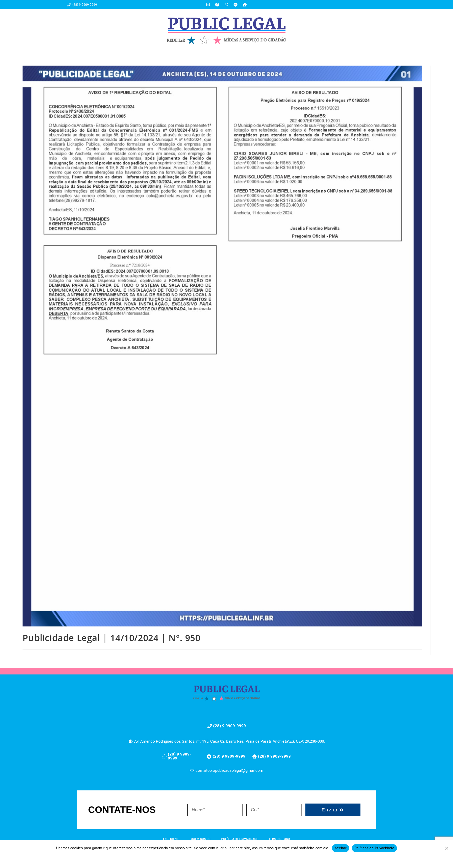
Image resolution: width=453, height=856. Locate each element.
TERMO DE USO (279, 839)
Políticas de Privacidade (374, 848)
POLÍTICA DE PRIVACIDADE (239, 839)
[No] (446, 848)
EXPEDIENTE (171, 839)
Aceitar (341, 848)
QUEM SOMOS (201, 839)
